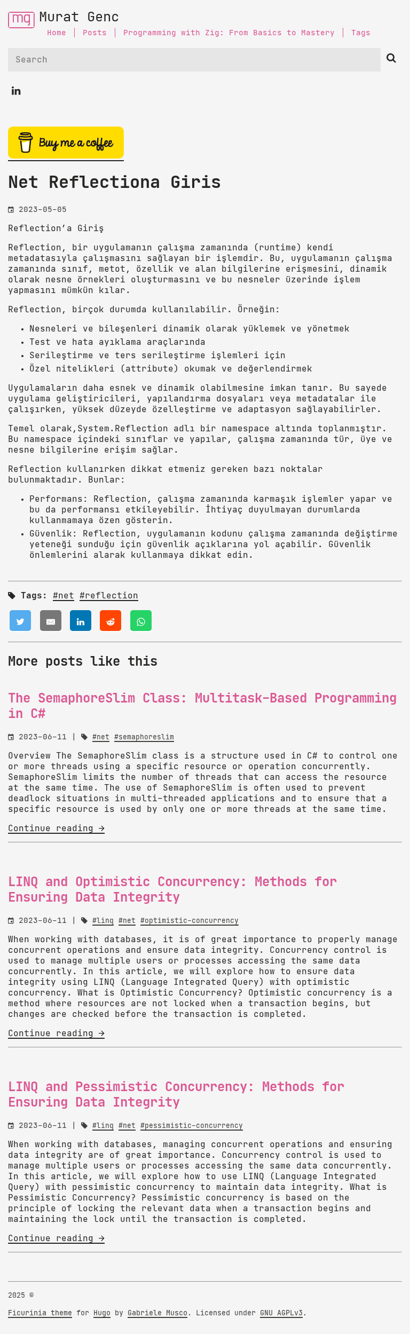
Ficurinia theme (40, 1313)
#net (63, 595)
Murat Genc (79, 17)
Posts (95, 33)
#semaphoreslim (144, 737)
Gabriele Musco (157, 1313)
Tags (360, 33)
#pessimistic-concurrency (191, 1126)
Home (56, 33)
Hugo (102, 1313)
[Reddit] (110, 621)
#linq (103, 921)
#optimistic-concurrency (189, 921)
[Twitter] (20, 621)
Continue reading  (56, 828)
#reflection (109, 595)
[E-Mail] (50, 621)
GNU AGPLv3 (281, 1313)
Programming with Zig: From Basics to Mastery (229, 33)
